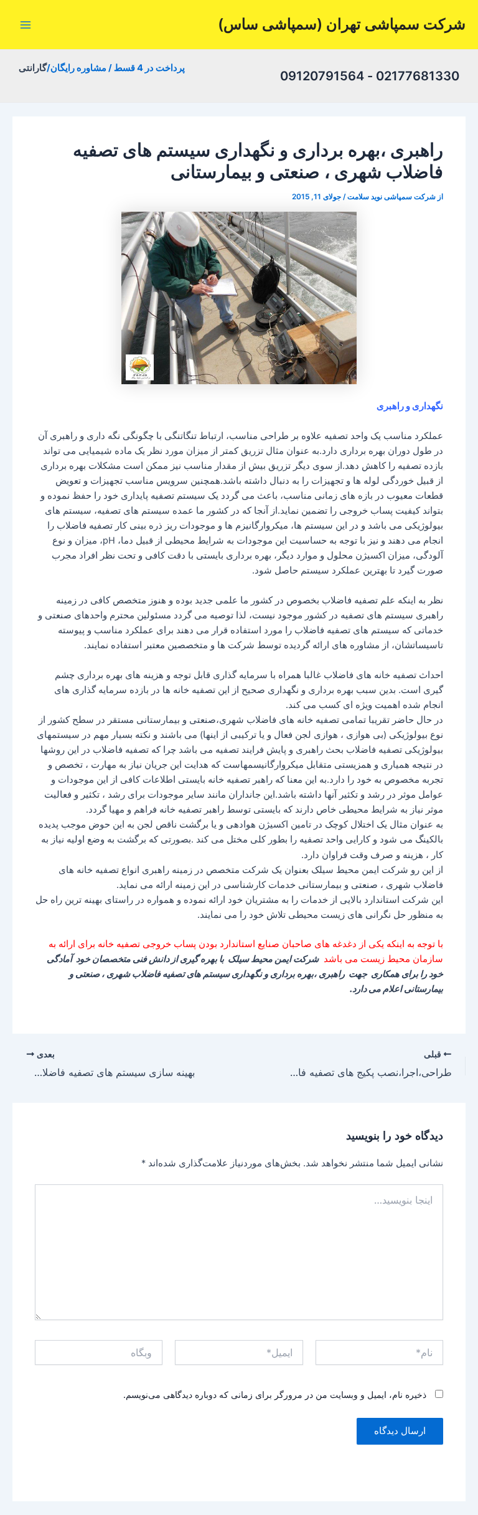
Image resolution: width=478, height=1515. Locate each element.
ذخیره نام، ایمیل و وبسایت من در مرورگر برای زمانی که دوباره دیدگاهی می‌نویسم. (274, 1394)
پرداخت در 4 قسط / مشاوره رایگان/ (116, 67)
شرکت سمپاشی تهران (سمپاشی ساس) (342, 24)
